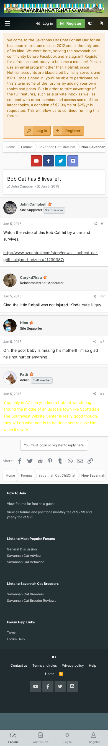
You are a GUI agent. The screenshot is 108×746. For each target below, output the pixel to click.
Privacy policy (73, 665)
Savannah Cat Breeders (25, 594)
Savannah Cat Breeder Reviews (31, 600)
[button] (7, 23)
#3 (102, 342)
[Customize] (90, 23)
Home (49, 674)
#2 (103, 296)
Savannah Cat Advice (24, 555)
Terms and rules (44, 665)
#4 (102, 394)
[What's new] (101, 23)
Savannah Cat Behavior (25, 562)
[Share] (95, 224)
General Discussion (22, 549)
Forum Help (16, 639)
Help (92, 665)
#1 (103, 224)
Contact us (19, 665)
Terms (11, 633)
